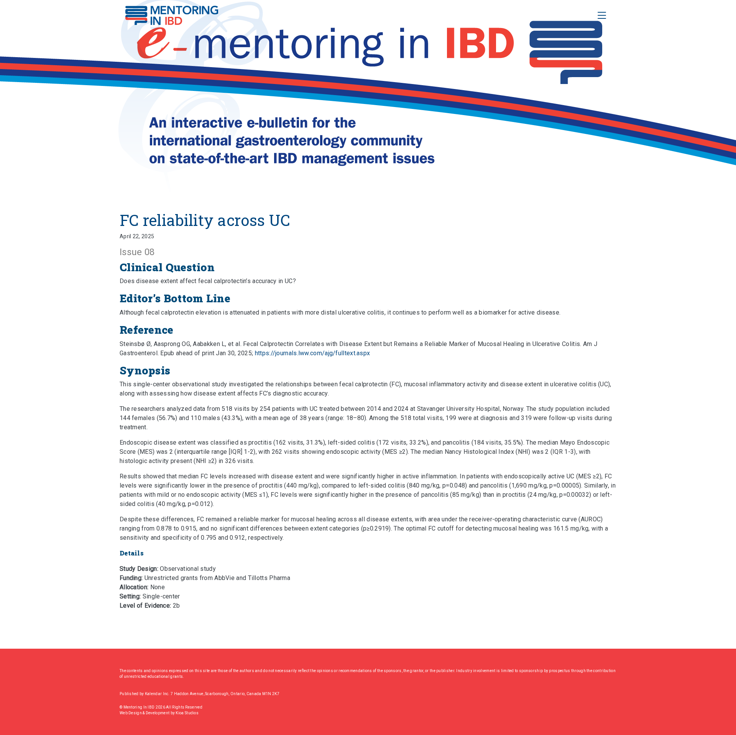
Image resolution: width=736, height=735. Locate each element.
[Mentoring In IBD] (171, 15)
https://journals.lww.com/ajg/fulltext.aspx (312, 353)
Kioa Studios (187, 713)
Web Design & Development (145, 713)
